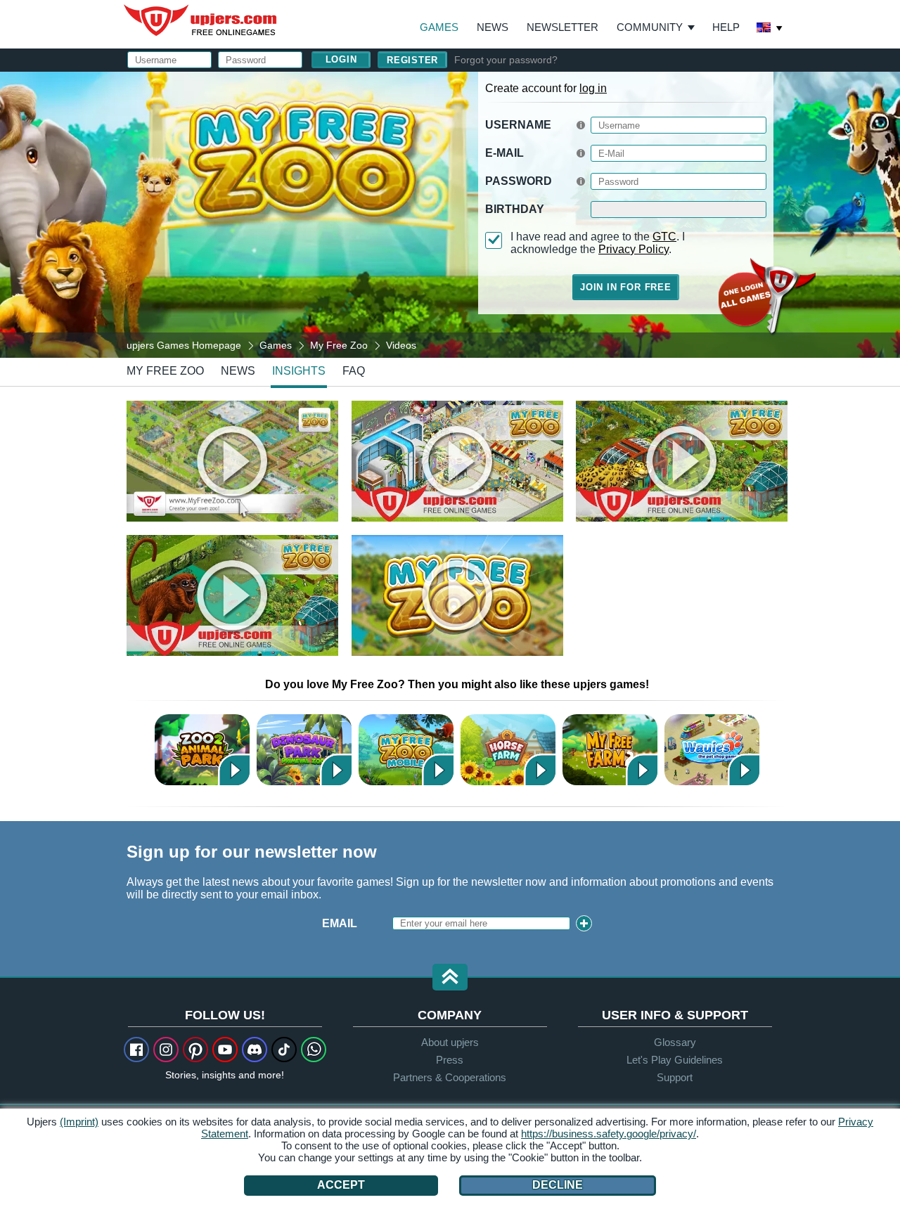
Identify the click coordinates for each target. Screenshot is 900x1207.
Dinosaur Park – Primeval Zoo (304, 749)
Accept (341, 1185)
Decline (557, 1185)
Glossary (675, 1042)
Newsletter (562, 27)
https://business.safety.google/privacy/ (608, 1134)
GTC (664, 237)
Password (518, 181)
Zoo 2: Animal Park (202, 749)
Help (726, 27)
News (492, 27)
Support (675, 1077)
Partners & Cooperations (449, 1077)
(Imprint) (79, 1122)
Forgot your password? (506, 59)
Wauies (711, 749)
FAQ (353, 371)
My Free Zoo (165, 371)
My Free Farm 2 (609, 749)
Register (412, 60)
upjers (201, 20)
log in (593, 88)
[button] (450, 978)
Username (518, 125)
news (238, 371)
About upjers (450, 1042)
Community (650, 27)
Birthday (514, 209)
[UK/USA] (770, 29)
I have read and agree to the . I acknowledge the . (597, 243)
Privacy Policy (633, 249)
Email (339, 923)
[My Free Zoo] (450, 214)
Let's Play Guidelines (674, 1060)
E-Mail (504, 153)
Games (439, 27)
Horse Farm (508, 749)
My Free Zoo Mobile (406, 749)
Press (449, 1060)
